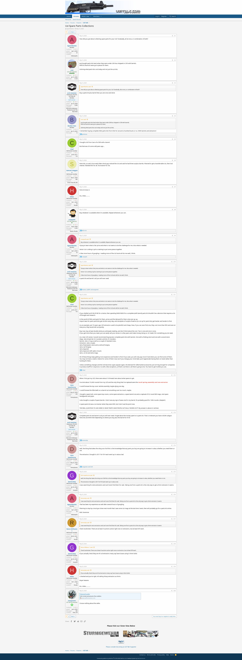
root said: (83, 119)
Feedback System (131, 658)
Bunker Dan (72, 126)
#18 (175, 543)
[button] (90, 16)
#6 (175, 160)
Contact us (142, 655)
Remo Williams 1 (72, 530)
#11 (175, 294)
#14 (175, 445)
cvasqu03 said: (85, 239)
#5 (175, 139)
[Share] (172, 36)
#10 (175, 261)
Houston (75, 490)
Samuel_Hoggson (72, 171)
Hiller (72, 197)
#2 (175, 60)
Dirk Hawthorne (72, 386)
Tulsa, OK (75, 612)
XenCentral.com (141, 658)
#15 (175, 471)
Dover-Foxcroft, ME (72, 182)
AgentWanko (70, 29)
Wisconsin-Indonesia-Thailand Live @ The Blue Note (72, 110)
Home (69, 16)
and (87, 467)
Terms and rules (151, 655)
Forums (76, 16)
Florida (76, 205)
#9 (175, 235)
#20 (175, 590)
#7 (175, 187)
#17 (175, 519)
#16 (175, 494)
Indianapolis (74, 56)
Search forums (77, 19)
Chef (72, 149)
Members (96, 16)
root (71, 70)
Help (167, 655)
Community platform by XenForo (112, 658)
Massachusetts (85, 594)
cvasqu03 (72, 220)
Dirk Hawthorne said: (87, 475)
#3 (175, 83)
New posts (68, 19)
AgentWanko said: (86, 86)
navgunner (72, 601)
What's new (85, 16)
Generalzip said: (85, 498)
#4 (175, 116)
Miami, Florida (74, 231)
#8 (175, 209)
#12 (175, 375)
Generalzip (72, 482)
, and (90, 289)
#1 (175, 36)
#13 (175, 412)
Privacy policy (161, 655)
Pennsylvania (74, 397)
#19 (175, 566)
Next (72, 32)
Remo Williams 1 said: (87, 547)
